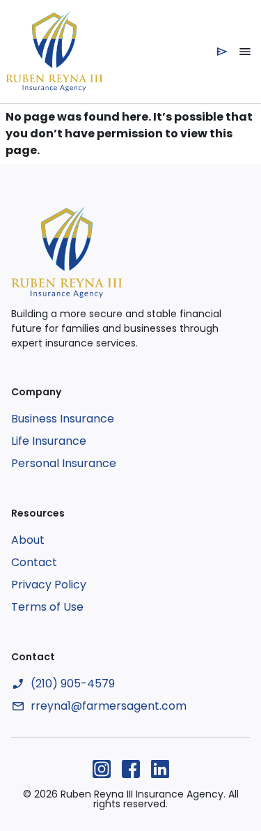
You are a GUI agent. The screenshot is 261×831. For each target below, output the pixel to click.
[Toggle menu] (245, 51)
